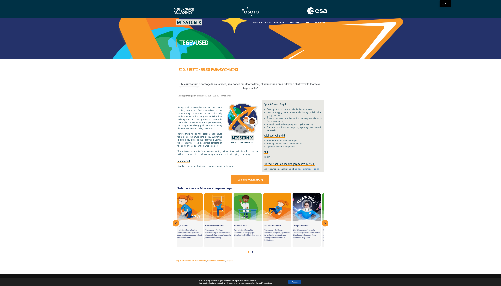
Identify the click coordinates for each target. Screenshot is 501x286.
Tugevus (230, 261)
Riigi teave (279, 22)
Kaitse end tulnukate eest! (309, 218)
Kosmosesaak (274, 225)
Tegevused (295, 22)
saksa (317, 168)
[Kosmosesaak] (281, 207)
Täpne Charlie (215, 225)
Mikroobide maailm (188, 225)
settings (268, 283)
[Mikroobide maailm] (193, 207)
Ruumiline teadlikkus (216, 261)
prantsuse (308, 168)
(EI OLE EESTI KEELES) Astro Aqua (249, 221)
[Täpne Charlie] (222, 207)
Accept (294, 282)
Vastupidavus (200, 261)
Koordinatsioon (187, 261)
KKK (307, 22)
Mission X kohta (261, 22)
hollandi (298, 168)
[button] (176, 223)
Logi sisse (320, 22)
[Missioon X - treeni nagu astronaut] (189, 22)
